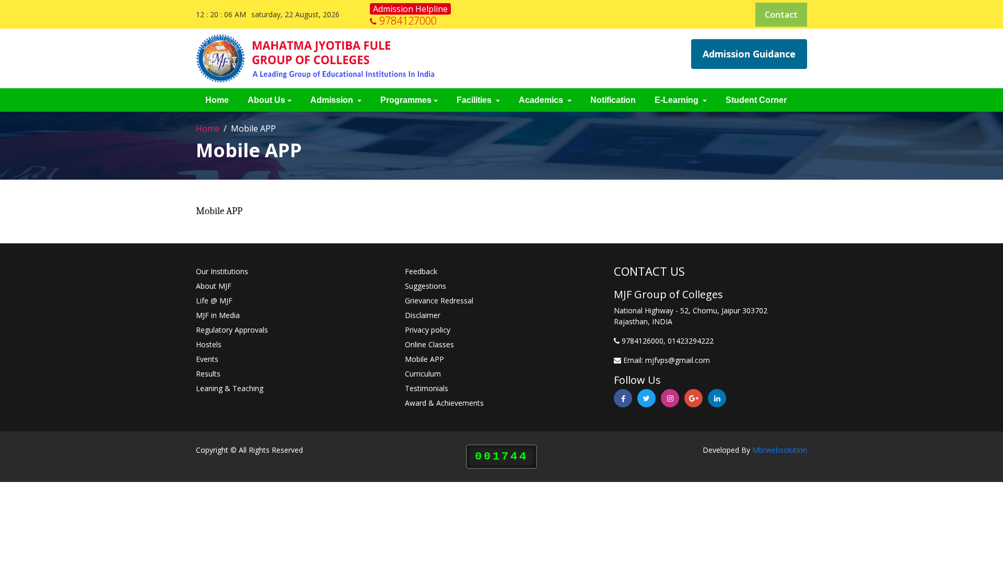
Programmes (405, 100)
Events (207, 359)
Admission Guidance (749, 54)
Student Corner (756, 100)
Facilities (475, 100)
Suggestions (425, 286)
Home (217, 100)
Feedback (421, 271)
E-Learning (678, 100)
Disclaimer (422, 315)
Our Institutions (222, 271)
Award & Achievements (444, 403)
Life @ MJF (214, 301)
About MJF (213, 286)
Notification (613, 100)
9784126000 (642, 341)
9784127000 (408, 21)
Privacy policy (427, 330)
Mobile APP (424, 359)
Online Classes (429, 344)
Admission (332, 100)
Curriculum (423, 374)
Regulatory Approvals (232, 330)
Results (208, 374)
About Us (266, 100)
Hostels (208, 344)
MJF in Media (218, 315)
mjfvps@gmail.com (677, 360)
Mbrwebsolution (779, 450)
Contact (781, 14)
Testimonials (426, 388)
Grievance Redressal (439, 301)
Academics (542, 100)
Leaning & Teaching (229, 388)
